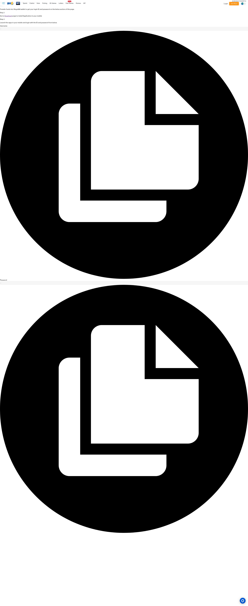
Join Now (234, 3)
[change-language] (243, 3)
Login (226, 3)
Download (8, 16)
